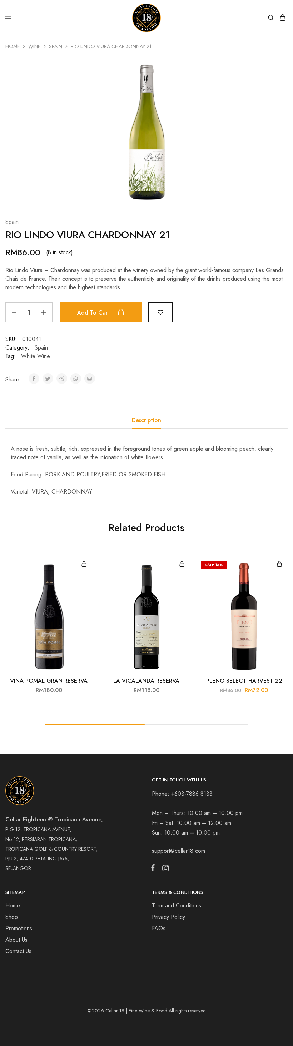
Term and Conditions (176, 905)
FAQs (158, 928)
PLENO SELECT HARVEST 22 (244, 681)
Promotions (18, 928)
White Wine (35, 356)
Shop (11, 917)
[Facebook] (154, 869)
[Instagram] (164, 869)
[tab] (146, 420)
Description (146, 420)
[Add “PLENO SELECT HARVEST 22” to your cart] (279, 564)
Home (12, 46)
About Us (16, 940)
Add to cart (94, 313)
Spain (55, 46)
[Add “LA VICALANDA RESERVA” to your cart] (182, 564)
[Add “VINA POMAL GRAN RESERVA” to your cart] (84, 564)
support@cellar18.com (178, 851)
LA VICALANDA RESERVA (146, 681)
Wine (34, 46)
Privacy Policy (168, 917)
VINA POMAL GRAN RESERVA (49, 681)
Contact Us (18, 951)
